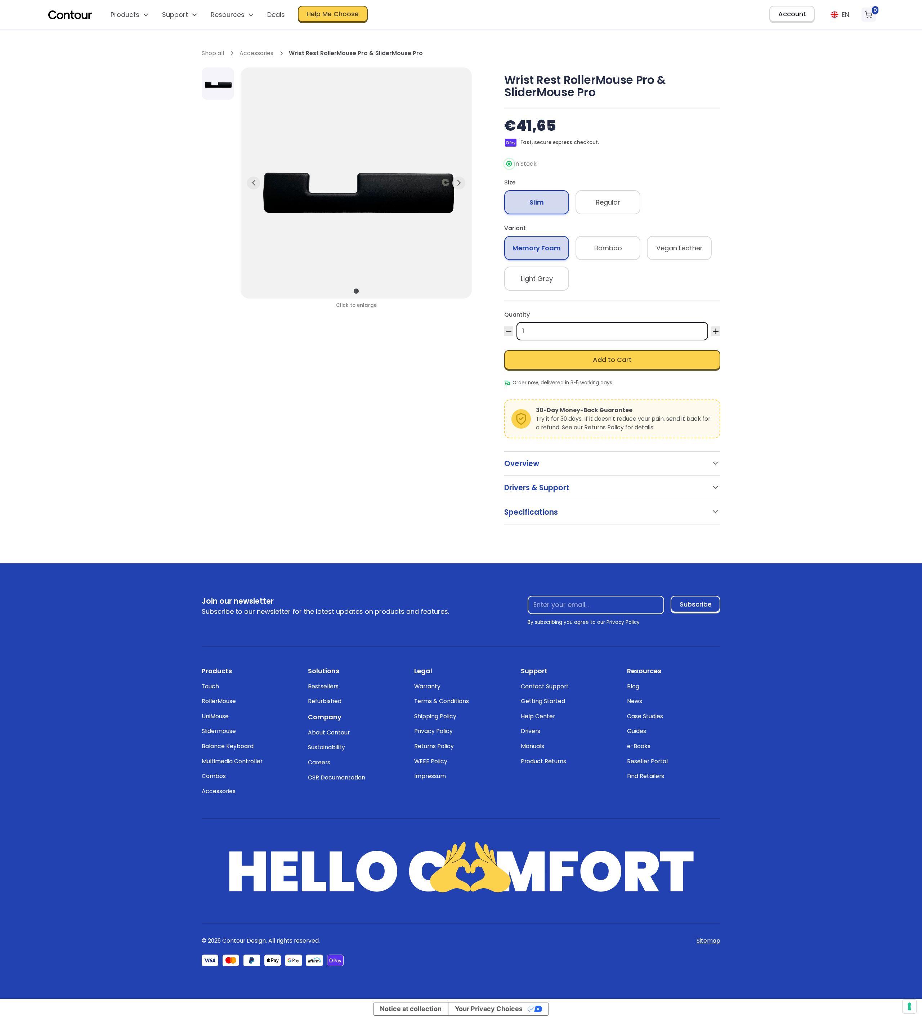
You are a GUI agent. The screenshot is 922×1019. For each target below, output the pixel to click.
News (634, 701)
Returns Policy (604, 427)
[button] (130, 14)
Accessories (219, 791)
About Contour (329, 732)
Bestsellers (323, 686)
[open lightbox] (218, 83)
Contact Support (545, 686)
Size (509, 182)
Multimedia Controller (232, 761)
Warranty (427, 686)
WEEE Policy (430, 761)
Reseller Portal (647, 761)
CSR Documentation (336, 777)
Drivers (530, 731)
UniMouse (215, 716)
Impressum (430, 776)
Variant (515, 228)
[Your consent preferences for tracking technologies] (909, 1006)
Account (792, 13)
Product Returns (543, 761)
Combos (214, 776)
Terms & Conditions (441, 701)
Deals (276, 14)
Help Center (538, 716)
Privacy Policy (433, 731)
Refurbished (324, 701)
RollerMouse (219, 701)
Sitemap (708, 941)
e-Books (638, 746)
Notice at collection (411, 1009)
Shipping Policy (435, 716)
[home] (70, 14)
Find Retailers (645, 776)
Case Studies (645, 716)
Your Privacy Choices (489, 1009)
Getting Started (543, 701)
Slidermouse (219, 731)
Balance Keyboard (228, 746)
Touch (210, 686)
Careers (319, 762)
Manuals (532, 746)
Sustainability (326, 747)
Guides (636, 731)
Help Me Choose (332, 13)
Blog (633, 686)
